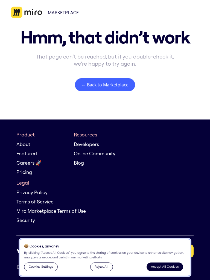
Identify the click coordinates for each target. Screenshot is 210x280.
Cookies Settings (41, 266)
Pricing (24, 172)
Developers (86, 144)
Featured (26, 153)
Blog (79, 163)
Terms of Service (35, 202)
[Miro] (26, 13)
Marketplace (63, 12)
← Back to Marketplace (105, 85)
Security (25, 220)
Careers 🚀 (29, 163)
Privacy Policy (32, 192)
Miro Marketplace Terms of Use (51, 211)
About (23, 144)
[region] (105, 257)
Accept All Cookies (165, 266)
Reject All (101, 266)
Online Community (94, 153)
